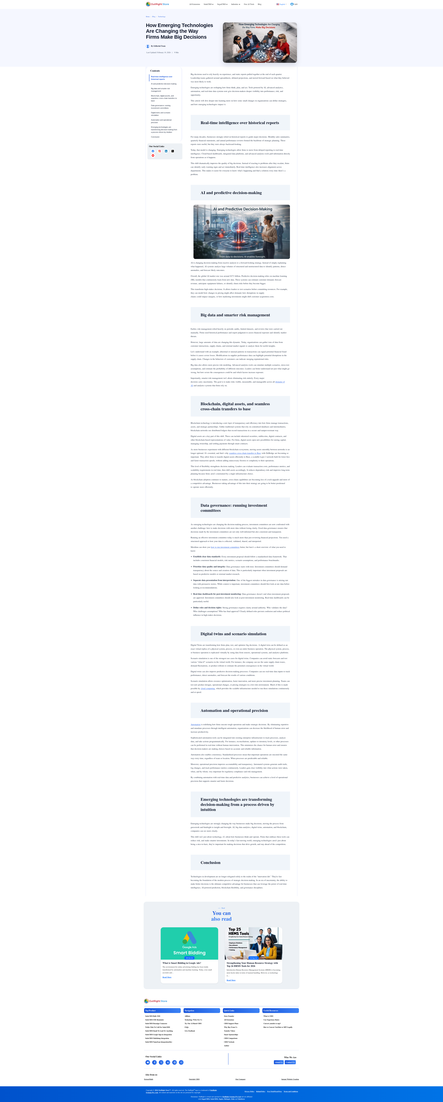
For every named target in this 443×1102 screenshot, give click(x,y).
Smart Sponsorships (231, 1034)
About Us (279, 1062)
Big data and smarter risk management (160, 90)
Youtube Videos (229, 1031)
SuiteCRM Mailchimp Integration (157, 1038)
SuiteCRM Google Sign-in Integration (158, 1034)
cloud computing (208, 688)
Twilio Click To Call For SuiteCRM (157, 1027)
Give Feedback (190, 1031)
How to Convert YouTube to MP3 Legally (277, 1027)
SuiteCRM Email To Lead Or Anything (159, 1031)
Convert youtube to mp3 (272, 1023)
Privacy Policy (249, 1091)
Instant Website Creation (290, 1079)
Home (148, 16)
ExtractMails (148, 1079)
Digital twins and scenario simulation (160, 114)
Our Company (240, 1079)
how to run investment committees (225, 547)
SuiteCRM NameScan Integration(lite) (158, 1042)
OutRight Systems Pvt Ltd (231, 1096)
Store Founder (229, 1016)
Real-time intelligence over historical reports (161, 78)
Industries (235, 4)
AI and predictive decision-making (164, 84)
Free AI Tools (249, 4)
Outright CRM (194, 1079)
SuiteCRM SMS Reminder (154, 1020)
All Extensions (194, 4)
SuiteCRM (208, 4)
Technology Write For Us (193, 1020)
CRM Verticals (229, 1042)
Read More (167, 977)
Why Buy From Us (230, 1027)
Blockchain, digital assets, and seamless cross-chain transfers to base (164, 98)
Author (226, 1045)
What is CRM (268, 1016)
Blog (259, 4)
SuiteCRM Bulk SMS (152, 1016)
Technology (162, 16)
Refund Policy (260, 1091)
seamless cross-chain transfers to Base (245, 453)
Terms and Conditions (291, 1091)
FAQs (187, 1027)
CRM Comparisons (230, 1038)
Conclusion (155, 137)
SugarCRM (221, 4)
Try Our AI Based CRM (193, 1023)
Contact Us (290, 1062)
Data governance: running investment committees (160, 106)
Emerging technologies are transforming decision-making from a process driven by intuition (164, 129)
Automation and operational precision (161, 121)
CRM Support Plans (231, 1023)
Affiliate (187, 1016)
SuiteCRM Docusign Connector (156, 1023)
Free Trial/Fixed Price (274, 1091)
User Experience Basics (271, 1020)
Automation (196, 724)
